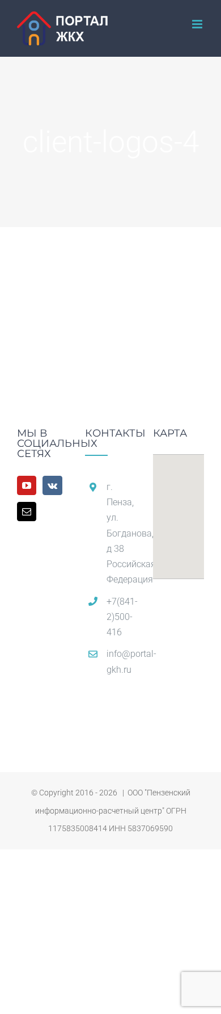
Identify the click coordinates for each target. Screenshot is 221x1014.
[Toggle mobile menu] (198, 24)
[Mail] (26, 511)
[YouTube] (26, 485)
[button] (178, 509)
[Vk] (52, 485)
